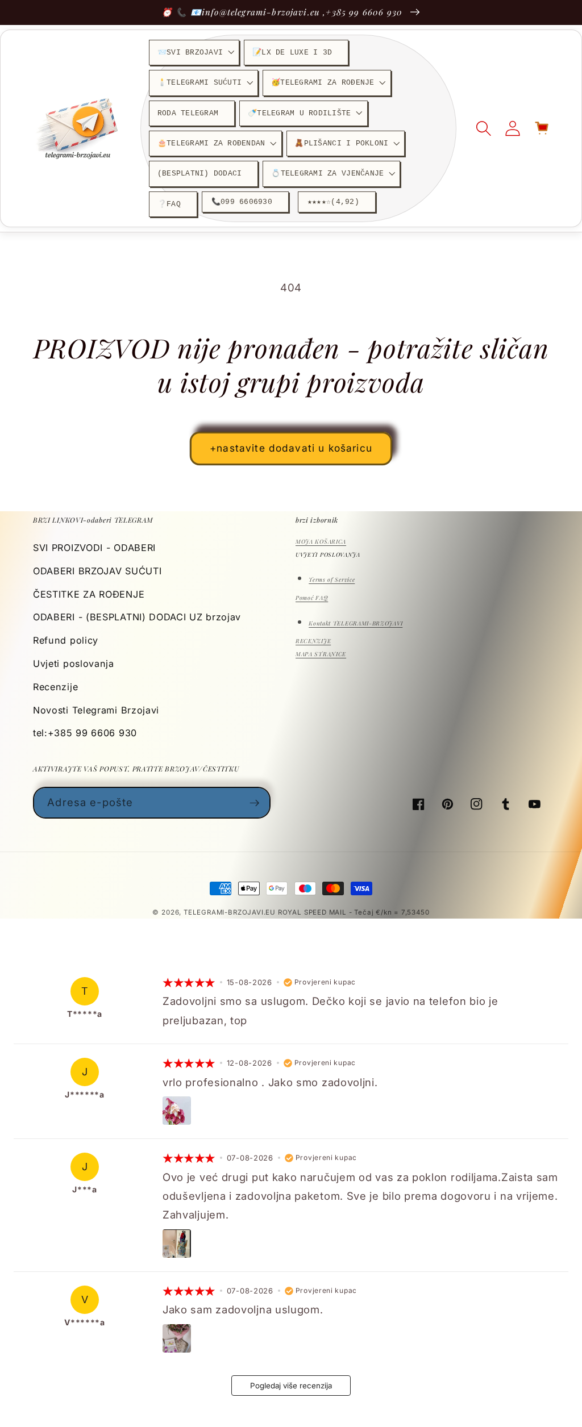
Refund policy (65, 640)
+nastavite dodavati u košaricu (291, 448)
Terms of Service (332, 579)
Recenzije (55, 686)
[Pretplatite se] (254, 803)
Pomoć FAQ (312, 598)
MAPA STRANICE (321, 654)
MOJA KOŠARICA (321, 541)
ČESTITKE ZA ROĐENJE (88, 594)
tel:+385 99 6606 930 (85, 732)
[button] (194, 52)
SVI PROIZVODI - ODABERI (94, 547)
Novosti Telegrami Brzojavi (96, 710)
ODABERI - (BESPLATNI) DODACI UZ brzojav (137, 617)
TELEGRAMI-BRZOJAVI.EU (231, 912)
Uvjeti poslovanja (73, 663)
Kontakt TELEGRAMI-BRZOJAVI (355, 623)
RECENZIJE (313, 641)
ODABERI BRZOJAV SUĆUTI (97, 571)
